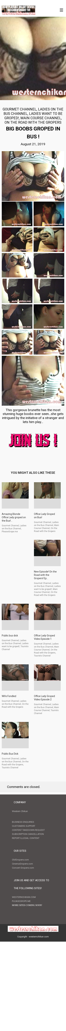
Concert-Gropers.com (23, 867)
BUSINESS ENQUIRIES (23, 822)
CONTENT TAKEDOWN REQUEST (28, 830)
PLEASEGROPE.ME (21, 901)
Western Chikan (20, 811)
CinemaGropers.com (22, 863)
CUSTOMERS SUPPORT (23, 826)
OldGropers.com (20, 859)
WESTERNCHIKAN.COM (24, 897)
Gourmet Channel (19, 109)
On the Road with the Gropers (33, 122)
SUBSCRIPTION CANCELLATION (28, 834)
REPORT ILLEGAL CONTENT (25, 838)
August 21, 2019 (33, 144)
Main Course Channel (40, 118)
